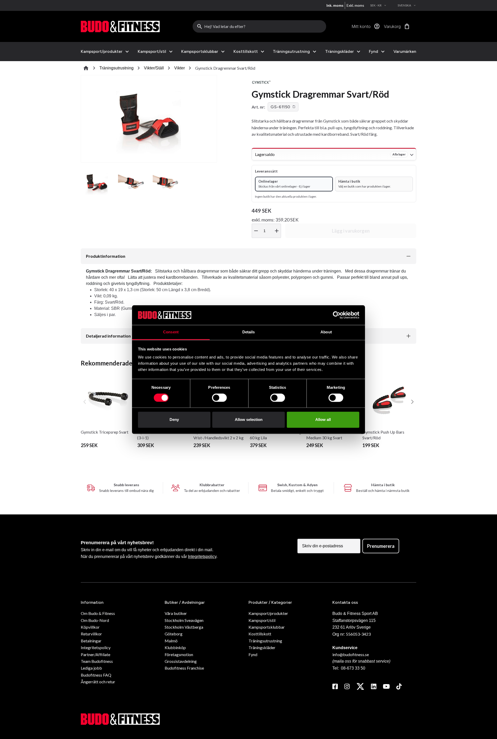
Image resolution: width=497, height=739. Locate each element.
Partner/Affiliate (95, 654)
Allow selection (248, 420)
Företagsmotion (179, 654)
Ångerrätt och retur (98, 681)
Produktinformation (105, 256)
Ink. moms (334, 5)
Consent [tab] (171, 332)
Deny (174, 420)
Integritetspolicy (202, 556)
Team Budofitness (97, 661)
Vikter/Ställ (154, 68)
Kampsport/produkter (101, 51)
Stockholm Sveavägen (184, 620)
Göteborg (173, 633)
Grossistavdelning (181, 661)
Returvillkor (91, 633)
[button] (283, 107)
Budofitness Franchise (184, 667)
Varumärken (404, 51)
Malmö (171, 640)
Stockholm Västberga (184, 627)
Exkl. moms (355, 5)
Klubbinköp (175, 647)
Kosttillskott (245, 51)
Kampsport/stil (152, 51)
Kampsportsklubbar (199, 51)
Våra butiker (176, 613)
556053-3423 (358, 634)
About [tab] (326, 332)
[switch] (219, 397)
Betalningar (91, 640)
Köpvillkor (90, 627)
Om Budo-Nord (95, 620)
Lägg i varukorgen (351, 231)
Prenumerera (380, 546)
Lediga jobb (91, 667)
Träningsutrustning (291, 51)
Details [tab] (248, 332)
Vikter (179, 68)
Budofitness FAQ (96, 674)
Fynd (373, 51)
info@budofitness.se (350, 654)
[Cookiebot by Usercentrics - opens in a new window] (336, 315)
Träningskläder (339, 51)
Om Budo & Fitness (98, 613)
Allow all (323, 420)
